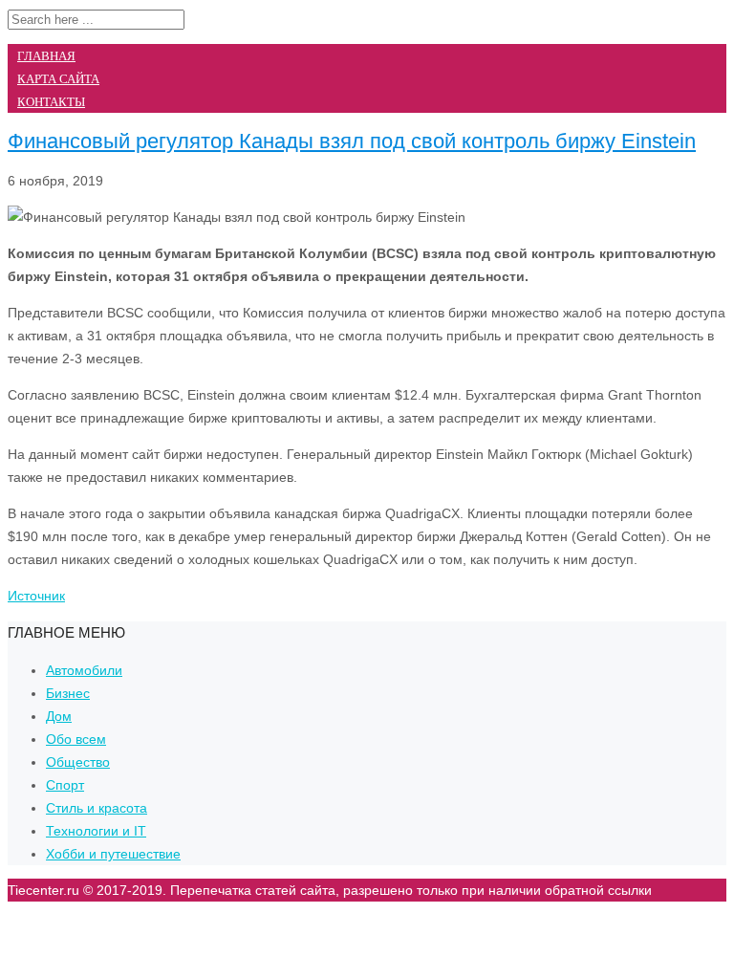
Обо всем (76, 739)
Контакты (51, 102)
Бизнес (68, 693)
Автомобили (84, 670)
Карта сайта (58, 79)
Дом (59, 716)
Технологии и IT (96, 830)
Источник (36, 595)
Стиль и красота (96, 808)
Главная (46, 56)
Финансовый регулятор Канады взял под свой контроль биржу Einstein (352, 141)
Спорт (65, 785)
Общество (78, 762)
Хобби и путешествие (113, 853)
